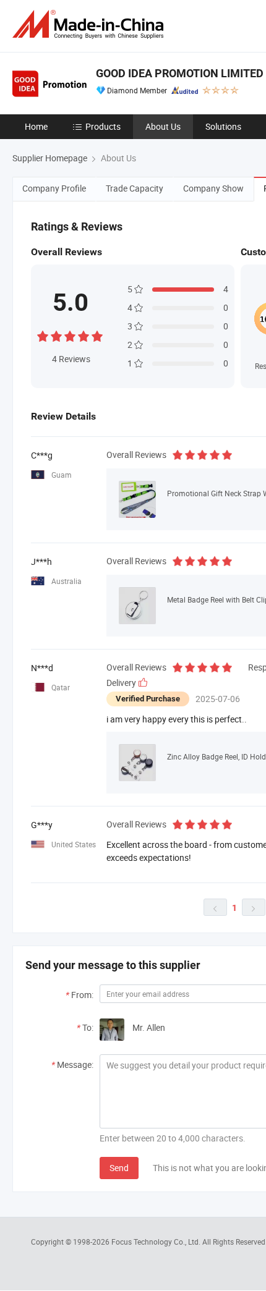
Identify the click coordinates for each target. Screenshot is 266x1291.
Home (36, 126)
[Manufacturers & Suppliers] (90, 24)
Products (103, 126)
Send (119, 1168)
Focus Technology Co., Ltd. (156, 1242)
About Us (163, 126)
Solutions (223, 126)
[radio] (42, 334)
